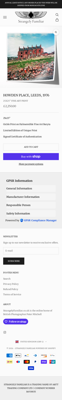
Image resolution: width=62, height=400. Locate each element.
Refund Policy (10, 289)
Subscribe (14, 261)
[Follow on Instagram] (4, 332)
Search (6, 278)
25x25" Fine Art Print (15, 101)
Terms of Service (12, 294)
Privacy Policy (11, 284)
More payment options (31, 164)
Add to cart (31, 147)
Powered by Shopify (46, 348)
